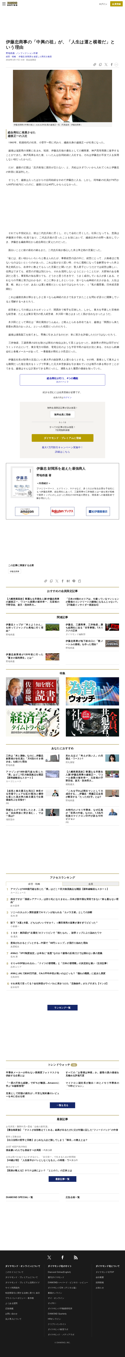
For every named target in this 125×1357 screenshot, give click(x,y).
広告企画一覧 (73, 1197)
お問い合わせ (11, 1313)
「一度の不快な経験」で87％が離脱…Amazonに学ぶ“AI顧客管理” (32, 1084)
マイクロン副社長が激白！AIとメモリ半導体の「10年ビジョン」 (92, 1084)
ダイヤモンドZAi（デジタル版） (62, 1287)
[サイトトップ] (12, 4)
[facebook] (62, 1258)
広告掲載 (9, 1308)
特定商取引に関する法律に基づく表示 (22, 1292)
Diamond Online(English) (59, 1271)
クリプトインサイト (57, 1324)
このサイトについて (14, 1271)
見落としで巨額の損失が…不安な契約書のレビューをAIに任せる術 (32, 1094)
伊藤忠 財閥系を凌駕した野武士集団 (35, 56)
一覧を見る (62, 1105)
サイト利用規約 (12, 1287)
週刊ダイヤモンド (56, 1277)
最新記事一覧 (62, 1179)
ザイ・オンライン (56, 1298)
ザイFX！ (52, 1303)
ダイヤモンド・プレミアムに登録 (62, 438)
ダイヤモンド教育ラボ (58, 1329)
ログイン (103, 4)
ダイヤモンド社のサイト (60, 1265)
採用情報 (100, 1282)
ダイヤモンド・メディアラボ (61, 1334)
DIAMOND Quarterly (57, 1313)
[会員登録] (116, 3)
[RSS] (75, 1258)
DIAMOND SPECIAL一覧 (19, 1197)
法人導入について (13, 1318)
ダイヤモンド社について (108, 1265)
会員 (90, 883)
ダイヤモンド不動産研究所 (60, 1308)
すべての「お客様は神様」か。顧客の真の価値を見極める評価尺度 (92, 1074)
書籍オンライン (55, 1292)
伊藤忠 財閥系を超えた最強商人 (61, 468)
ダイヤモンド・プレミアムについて (21, 1277)
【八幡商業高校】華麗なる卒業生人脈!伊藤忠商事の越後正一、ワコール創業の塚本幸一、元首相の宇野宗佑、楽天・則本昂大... (32, 601)
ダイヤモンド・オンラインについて (22, 1265)
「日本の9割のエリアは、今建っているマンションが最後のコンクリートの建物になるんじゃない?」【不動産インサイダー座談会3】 (92, 601)
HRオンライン (54, 1318)
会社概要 (100, 1277)
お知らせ (100, 1287)
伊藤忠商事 (14, 571)
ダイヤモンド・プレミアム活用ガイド (22, 1282)
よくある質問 (11, 1303)
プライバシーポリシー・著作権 (19, 1298)
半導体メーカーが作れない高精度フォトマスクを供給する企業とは (32, 1074)
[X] (49, 1258)
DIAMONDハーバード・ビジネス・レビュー (68, 1282)
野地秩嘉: (22, 53)
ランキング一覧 (62, 1007)
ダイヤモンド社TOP (105, 1271)
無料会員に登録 (62, 414)
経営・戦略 (11, 56)
